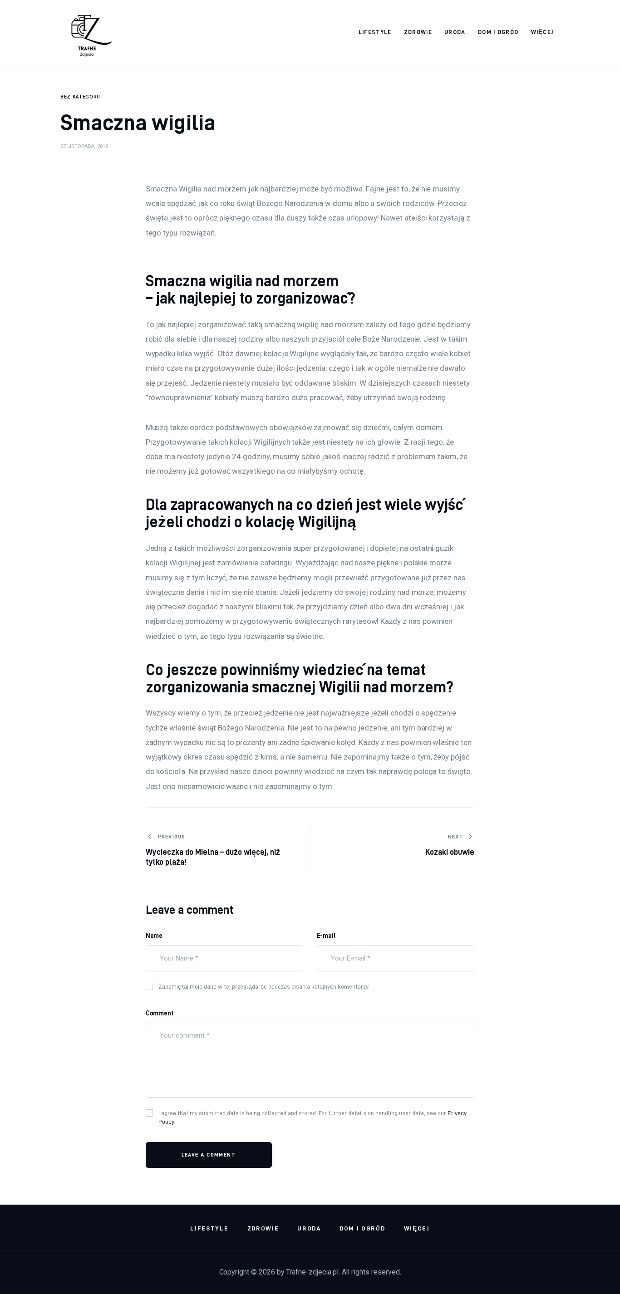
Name (154, 935)
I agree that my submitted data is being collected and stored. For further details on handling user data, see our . (312, 1117)
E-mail (326, 935)
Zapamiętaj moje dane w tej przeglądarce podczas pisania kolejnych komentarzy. (263, 986)
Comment (160, 1013)
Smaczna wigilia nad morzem (242, 280)
